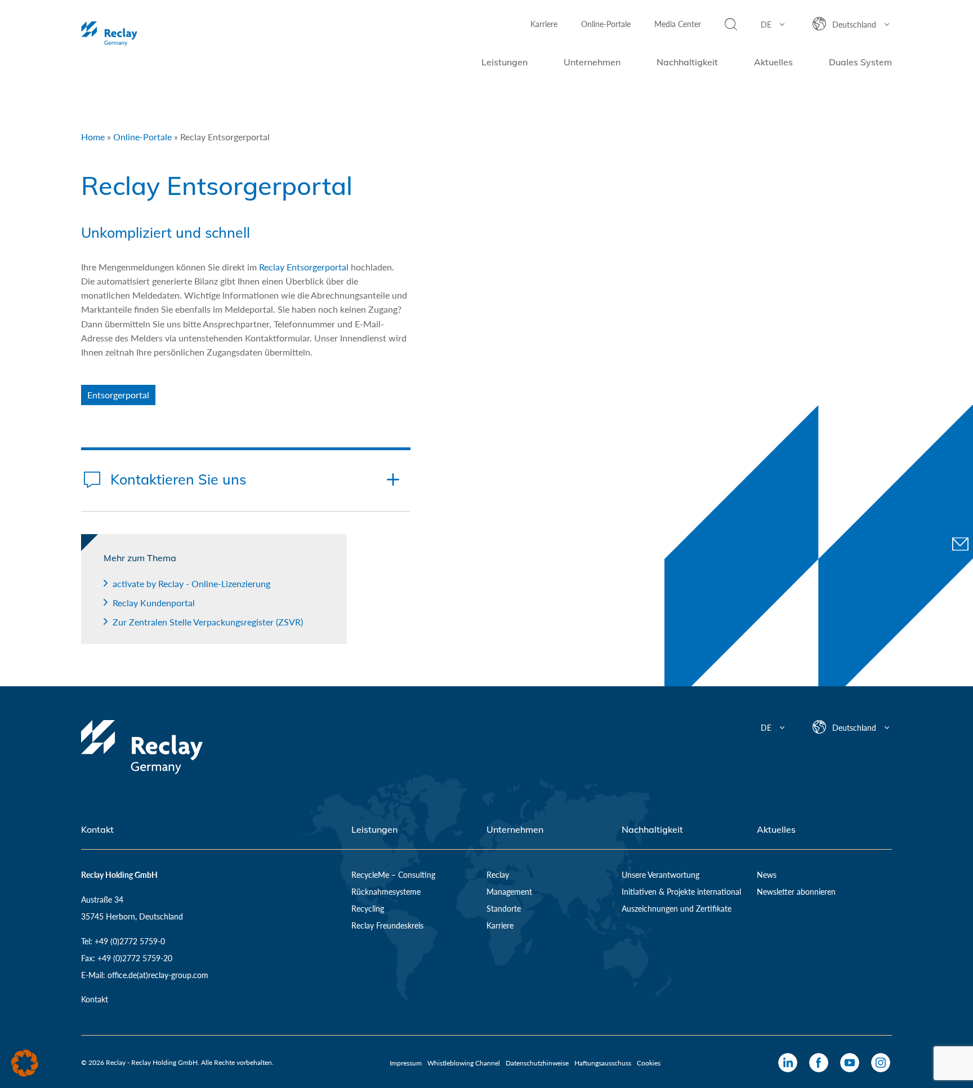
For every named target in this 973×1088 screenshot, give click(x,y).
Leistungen (504, 62)
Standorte (503, 908)
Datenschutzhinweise (537, 1063)
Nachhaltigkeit (687, 62)
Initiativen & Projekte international (681, 891)
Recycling (367, 908)
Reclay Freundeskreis (387, 925)
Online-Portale (606, 24)
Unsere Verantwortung (660, 875)
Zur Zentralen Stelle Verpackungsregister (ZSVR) (208, 621)
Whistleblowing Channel (463, 1063)
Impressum (406, 1063)
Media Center (677, 24)
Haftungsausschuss (602, 1063)
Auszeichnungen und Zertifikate (676, 908)
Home (93, 136)
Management (509, 891)
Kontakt (94, 999)
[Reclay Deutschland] (142, 34)
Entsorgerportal (118, 394)
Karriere (543, 24)
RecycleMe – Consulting (393, 875)
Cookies (648, 1063)
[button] (25, 1063)
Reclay (497, 875)
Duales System (860, 62)
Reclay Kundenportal (154, 602)
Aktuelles (773, 62)
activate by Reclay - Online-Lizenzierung (191, 583)
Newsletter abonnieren (796, 891)
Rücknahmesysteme (386, 891)
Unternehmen (592, 62)
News (766, 875)
